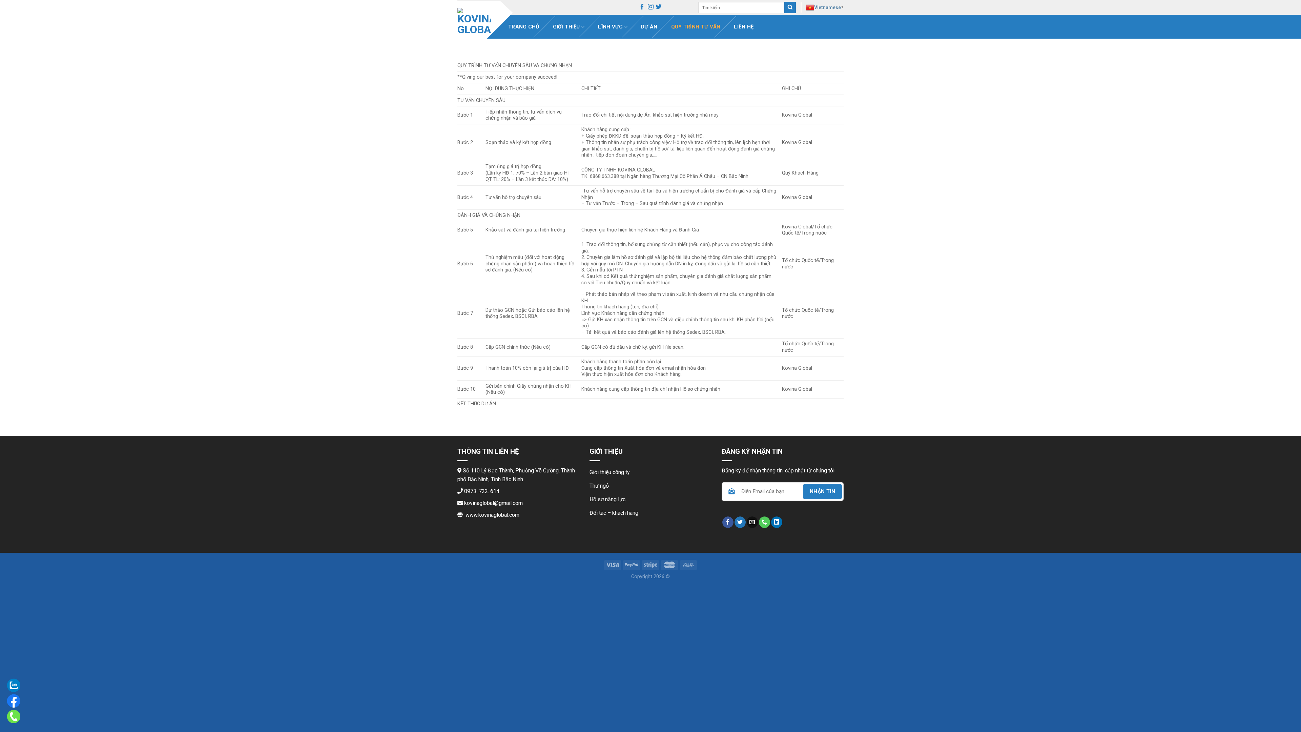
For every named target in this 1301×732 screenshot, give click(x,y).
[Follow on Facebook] (642, 7)
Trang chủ (523, 26)
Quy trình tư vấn (696, 26)
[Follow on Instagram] (651, 7)
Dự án (649, 26)
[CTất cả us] (764, 522)
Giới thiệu (566, 27)
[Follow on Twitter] (659, 7)
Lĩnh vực (610, 27)
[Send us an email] (752, 522)
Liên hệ (743, 26)
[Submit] (790, 8)
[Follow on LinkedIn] (776, 522)
